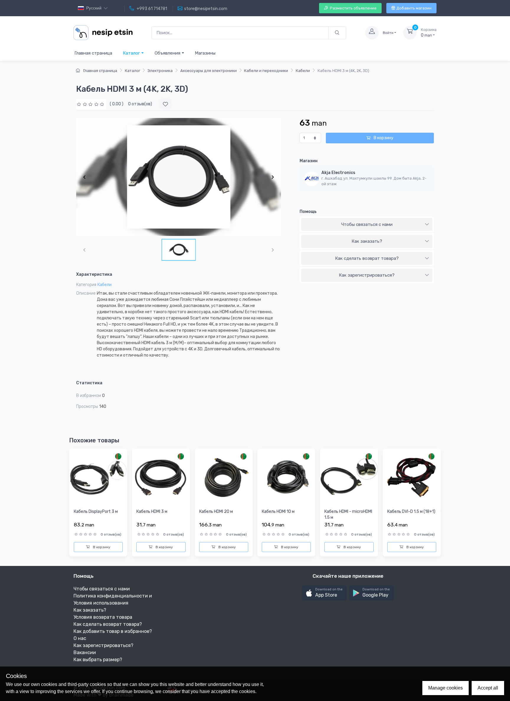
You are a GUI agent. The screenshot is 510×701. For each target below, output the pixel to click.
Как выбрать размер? (97, 659)
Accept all (488, 687)
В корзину (383, 137)
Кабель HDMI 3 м (151, 511)
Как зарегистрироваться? (367, 275)
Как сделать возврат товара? (367, 258)
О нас (79, 638)
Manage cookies (445, 687)
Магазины (205, 53)
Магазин (309, 160)
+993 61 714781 (151, 8)
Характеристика (94, 274)
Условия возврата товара (102, 617)
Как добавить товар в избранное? (112, 631)
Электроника (160, 70)
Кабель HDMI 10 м (278, 511)
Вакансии (84, 652)
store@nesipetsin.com (205, 8)
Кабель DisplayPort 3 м (96, 511)
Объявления (168, 53)
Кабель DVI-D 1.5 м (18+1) (411, 511)
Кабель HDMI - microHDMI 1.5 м (348, 514)
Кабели (303, 70)
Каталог (132, 53)
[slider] (91, 104)
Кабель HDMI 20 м (216, 511)
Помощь (308, 211)
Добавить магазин (413, 8)
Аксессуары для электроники (208, 70)
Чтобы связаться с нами (367, 224)
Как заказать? (367, 241)
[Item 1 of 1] (178, 177)
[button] (324, 592)
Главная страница (93, 53)
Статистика (89, 382)
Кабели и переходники (266, 70)
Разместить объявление (353, 8)
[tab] (367, 225)
